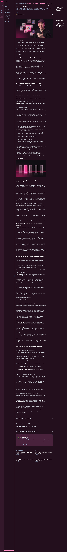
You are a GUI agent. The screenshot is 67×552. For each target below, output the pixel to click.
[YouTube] (23, 444)
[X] (21, 444)
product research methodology (31, 405)
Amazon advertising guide (20, 91)
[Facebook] (24, 444)
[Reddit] (27, 444)
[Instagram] (26, 444)
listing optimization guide (39, 275)
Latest (36, 450)
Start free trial (9, 550)
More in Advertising (19, 450)
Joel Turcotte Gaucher (24, 437)
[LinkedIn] (20, 444)
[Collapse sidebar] (14, 276)
